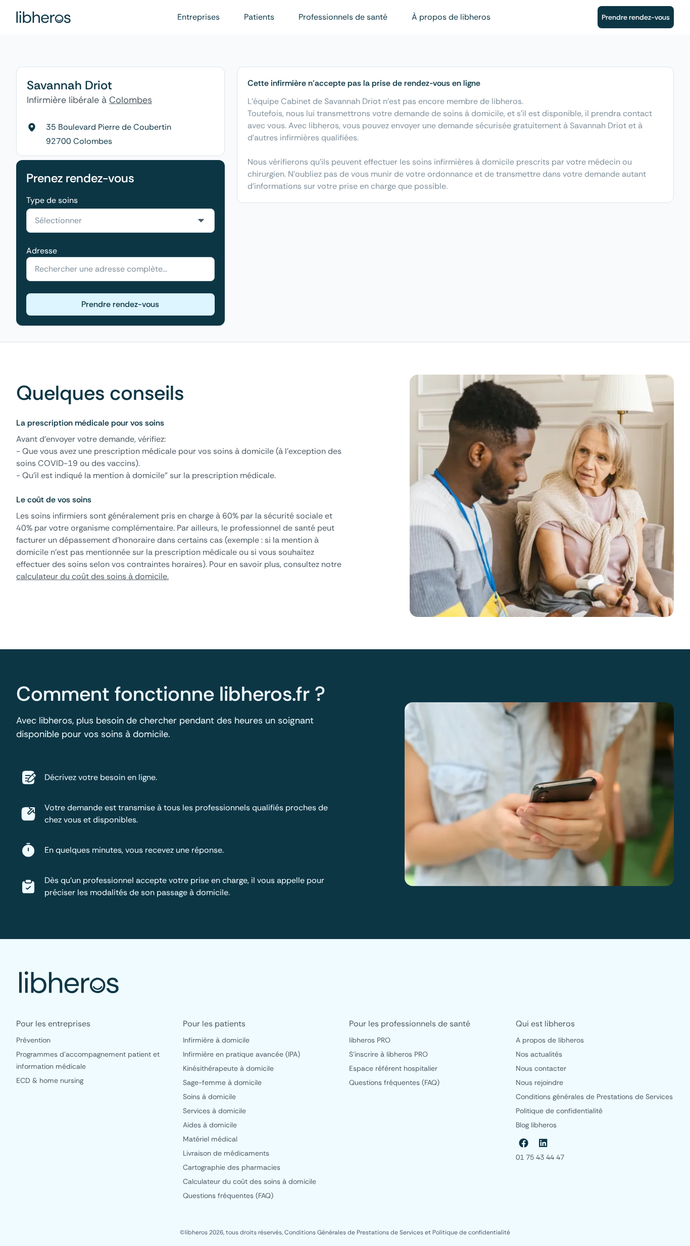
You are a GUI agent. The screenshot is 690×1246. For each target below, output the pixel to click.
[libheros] (43, 17)
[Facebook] (524, 1143)
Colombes (130, 100)
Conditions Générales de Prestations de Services (354, 1232)
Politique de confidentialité (471, 1232)
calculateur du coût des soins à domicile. (92, 576)
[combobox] (120, 221)
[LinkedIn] (543, 1143)
